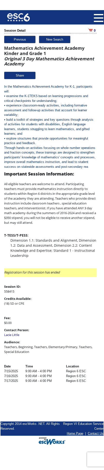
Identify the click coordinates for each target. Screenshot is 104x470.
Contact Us (96, 433)
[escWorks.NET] (52, 440)
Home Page (75, 433)
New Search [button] (54, 39)
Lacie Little (11, 335)
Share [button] (20, 75)
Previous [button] (20, 39)
